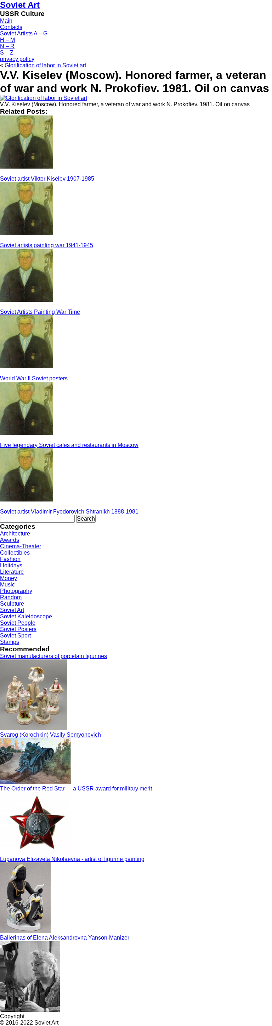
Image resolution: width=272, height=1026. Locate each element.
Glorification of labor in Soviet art (45, 65)
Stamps (9, 642)
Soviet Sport (15, 636)
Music (7, 585)
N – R (7, 46)
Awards (9, 540)
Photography (16, 591)
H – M (7, 40)
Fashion (10, 559)
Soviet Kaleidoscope (26, 616)
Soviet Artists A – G (23, 33)
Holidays (11, 565)
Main (6, 21)
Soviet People (17, 623)
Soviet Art (20, 5)
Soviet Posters (18, 629)
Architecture (15, 534)
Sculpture (12, 604)
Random (11, 597)
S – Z (6, 53)
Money (8, 578)
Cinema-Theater (20, 546)
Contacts (11, 27)
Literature (12, 572)
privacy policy (17, 59)
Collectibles (15, 553)
